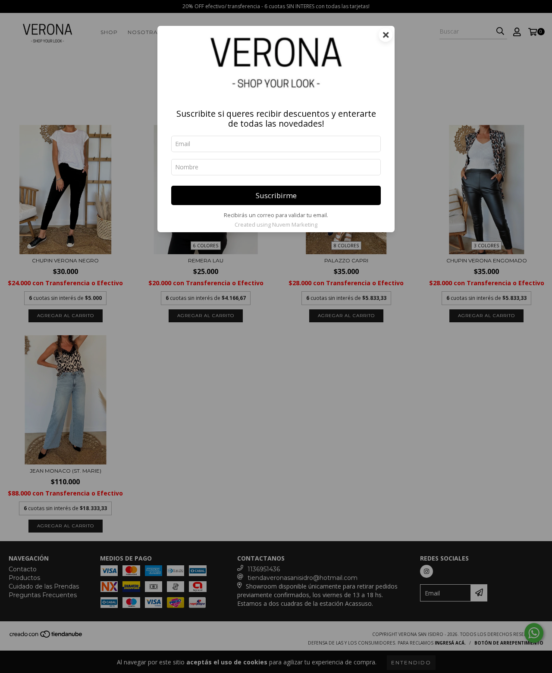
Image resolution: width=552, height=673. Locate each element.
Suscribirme (276, 195)
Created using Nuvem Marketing (276, 224)
